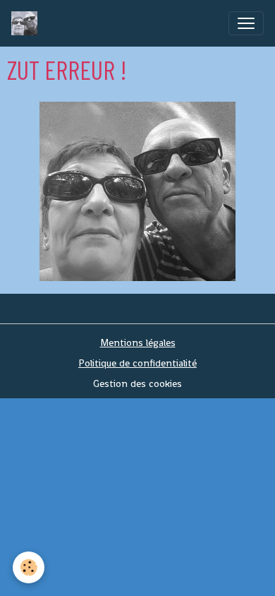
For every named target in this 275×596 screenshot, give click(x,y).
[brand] (27, 23)
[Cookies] (28, 567)
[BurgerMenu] (246, 23)
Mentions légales (138, 342)
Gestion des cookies (137, 383)
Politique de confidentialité (137, 363)
